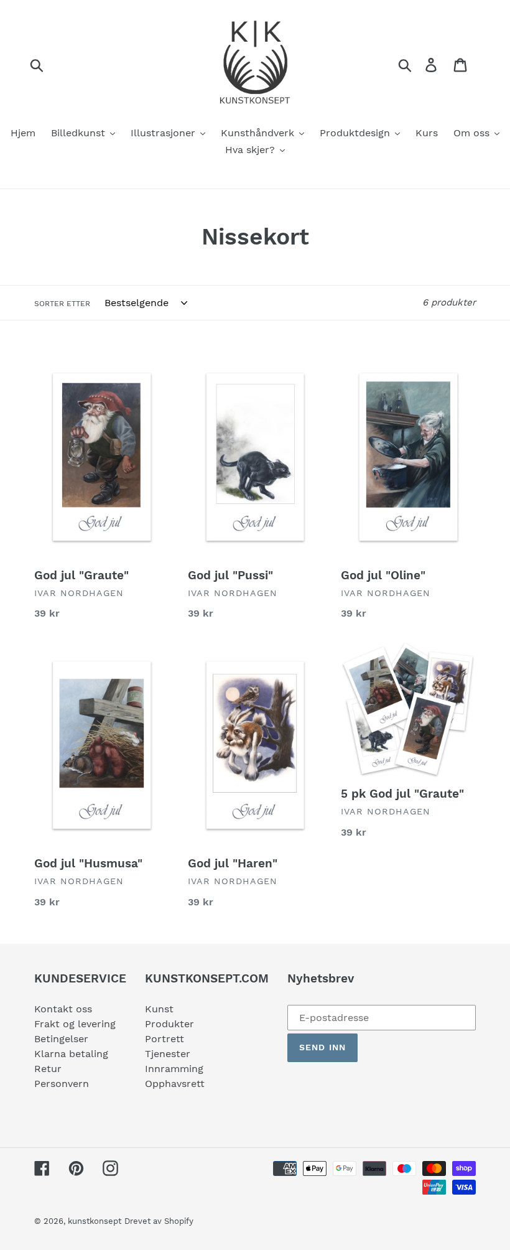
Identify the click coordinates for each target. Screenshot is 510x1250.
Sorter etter (62, 303)
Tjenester (167, 1054)
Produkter (169, 1024)
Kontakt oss (63, 1009)
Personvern (61, 1083)
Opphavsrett (175, 1083)
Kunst (159, 1009)
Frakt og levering (75, 1024)
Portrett (164, 1039)
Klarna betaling (71, 1054)
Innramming (174, 1069)
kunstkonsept (94, 1221)
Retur (48, 1069)
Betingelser (61, 1039)
